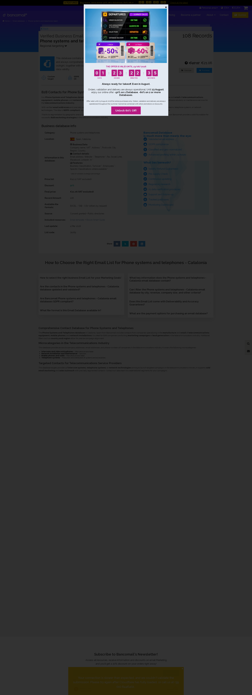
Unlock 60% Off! (126, 110)
